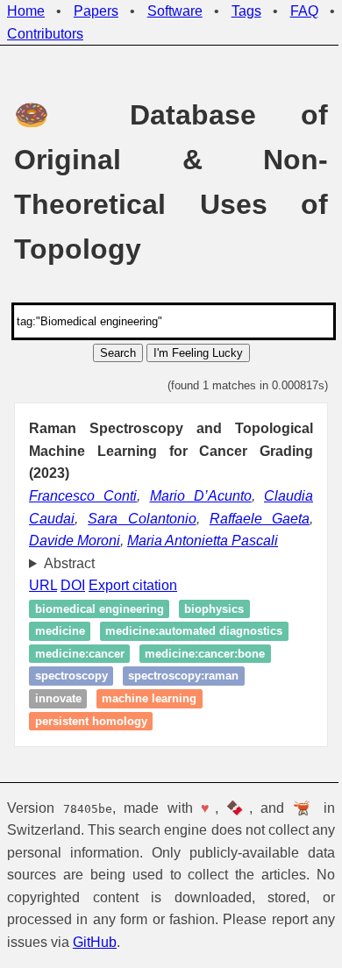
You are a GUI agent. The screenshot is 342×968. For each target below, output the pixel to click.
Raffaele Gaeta (260, 518)
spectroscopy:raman (183, 676)
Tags (246, 11)
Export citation (133, 585)
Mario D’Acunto (201, 495)
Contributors (45, 33)
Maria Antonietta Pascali (202, 540)
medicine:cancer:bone (205, 653)
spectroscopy (71, 676)
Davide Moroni (74, 540)
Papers (96, 11)
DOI (73, 585)
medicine (60, 631)
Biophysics (214, 609)
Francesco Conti (83, 495)
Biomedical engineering (99, 609)
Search (118, 352)
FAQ (304, 11)
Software (175, 11)
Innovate (58, 698)
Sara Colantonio (142, 518)
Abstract (69, 563)
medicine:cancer (80, 653)
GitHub (121, 942)
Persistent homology (91, 721)
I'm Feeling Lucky (198, 352)
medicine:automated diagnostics (193, 631)
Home (26, 11)
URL (43, 585)
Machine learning (149, 698)
